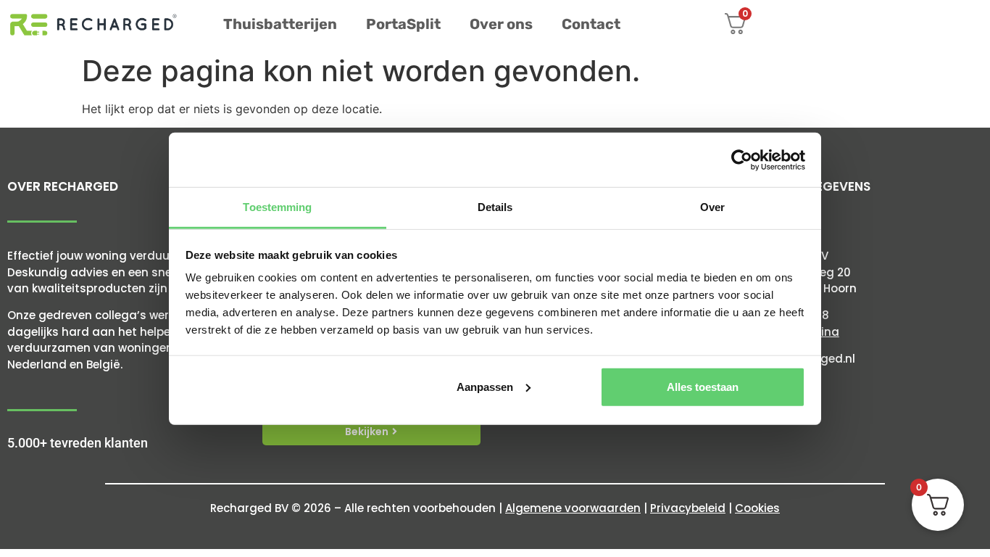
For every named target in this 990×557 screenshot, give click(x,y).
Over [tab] (712, 207)
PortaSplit (403, 24)
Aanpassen (485, 386)
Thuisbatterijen (280, 24)
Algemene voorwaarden (573, 508)
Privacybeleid (687, 508)
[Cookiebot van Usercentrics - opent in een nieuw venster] (741, 159)
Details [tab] (495, 207)
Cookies (757, 508)
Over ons (501, 24)
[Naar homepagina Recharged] (93, 24)
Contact (591, 24)
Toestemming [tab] (277, 207)
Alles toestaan (703, 386)
